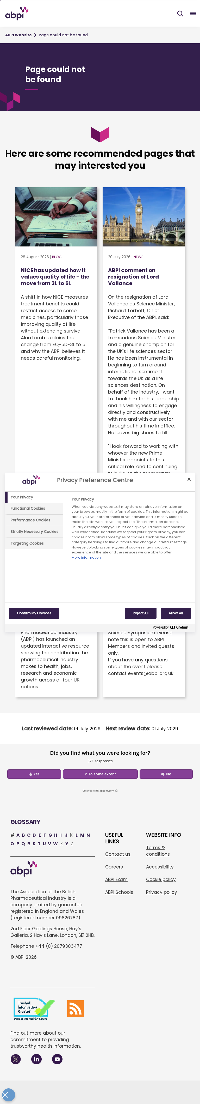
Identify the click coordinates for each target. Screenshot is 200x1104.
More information (86, 557)
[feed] (75, 1008)
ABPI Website (18, 35)
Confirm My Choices (34, 613)
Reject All (140, 613)
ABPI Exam (116, 879)
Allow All (176, 613)
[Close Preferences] (8, 1094)
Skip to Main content (0, 0)
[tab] (34, 497)
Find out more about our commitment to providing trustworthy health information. (45, 1039)
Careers (114, 867)
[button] (180, 13)
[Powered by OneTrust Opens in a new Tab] (172, 628)
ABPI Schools (119, 892)
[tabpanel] (131, 530)
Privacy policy (161, 892)
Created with (98, 790)
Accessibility (160, 867)
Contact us (117, 854)
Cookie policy (161, 879)
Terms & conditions (158, 850)
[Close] (189, 479)
